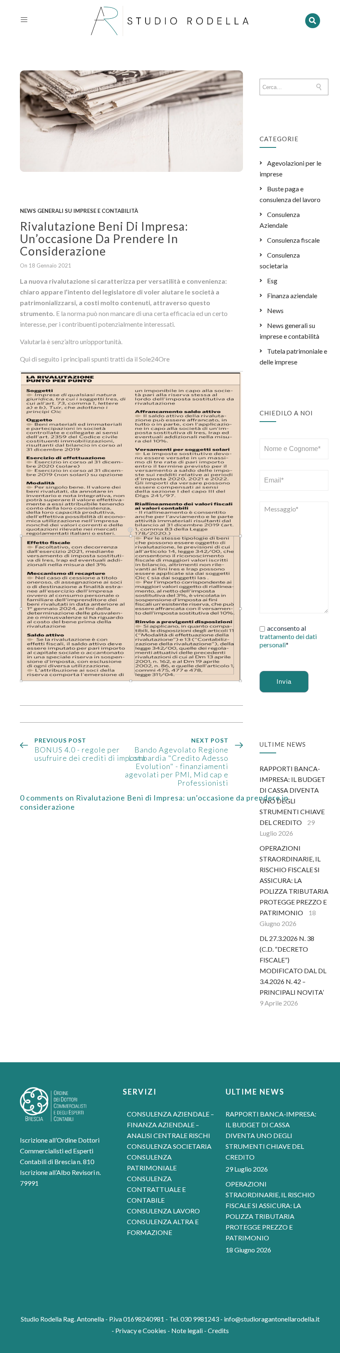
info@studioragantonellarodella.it (272, 1319)
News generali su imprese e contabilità (79, 210)
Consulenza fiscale (293, 240)
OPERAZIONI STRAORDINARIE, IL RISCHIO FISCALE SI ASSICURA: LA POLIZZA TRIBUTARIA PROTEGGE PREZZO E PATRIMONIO (294, 880)
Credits (218, 1330)
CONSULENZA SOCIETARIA (169, 1146)
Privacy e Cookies (140, 1330)
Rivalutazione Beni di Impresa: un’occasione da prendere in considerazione (104, 238)
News (275, 310)
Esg (272, 281)
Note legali (187, 1330)
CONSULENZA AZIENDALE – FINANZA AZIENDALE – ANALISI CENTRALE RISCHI (170, 1124)
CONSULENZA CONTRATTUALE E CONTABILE (156, 1189)
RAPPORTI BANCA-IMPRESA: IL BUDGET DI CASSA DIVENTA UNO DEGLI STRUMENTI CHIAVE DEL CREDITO (271, 1135)
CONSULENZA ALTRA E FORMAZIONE (163, 1227)
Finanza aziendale (292, 295)
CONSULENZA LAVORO (163, 1211)
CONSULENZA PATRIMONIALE (152, 1162)
